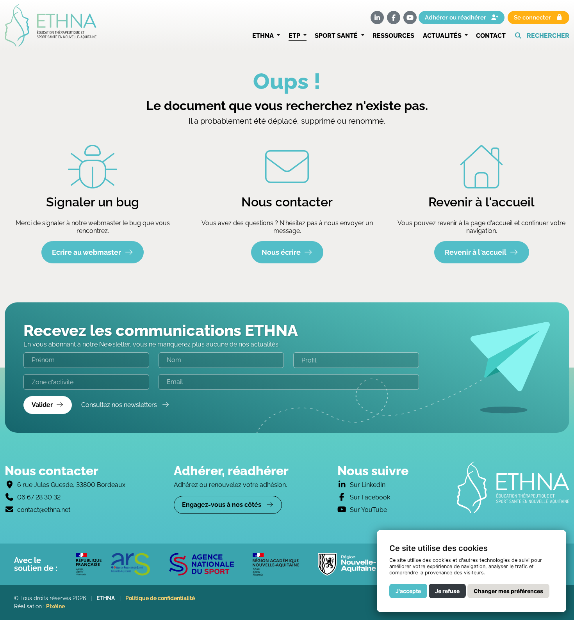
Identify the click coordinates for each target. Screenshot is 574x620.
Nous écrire (281, 252)
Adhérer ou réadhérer (456, 17)
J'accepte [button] (408, 591)
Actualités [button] (443, 35)
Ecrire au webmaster (86, 252)
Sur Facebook (370, 497)
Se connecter (533, 17)
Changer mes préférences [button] (508, 591)
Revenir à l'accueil (475, 252)
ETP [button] (295, 35)
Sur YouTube (368, 509)
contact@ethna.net (43, 509)
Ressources (393, 35)
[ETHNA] (513, 487)
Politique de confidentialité (160, 598)
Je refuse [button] (447, 591)
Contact (491, 35)
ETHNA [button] (263, 35)
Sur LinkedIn (367, 485)
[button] (541, 36)
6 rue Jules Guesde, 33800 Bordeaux (71, 485)
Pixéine (55, 606)
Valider (42, 405)
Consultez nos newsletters (120, 405)
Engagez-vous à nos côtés (222, 504)
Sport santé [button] (337, 35)
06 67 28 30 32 (39, 497)
